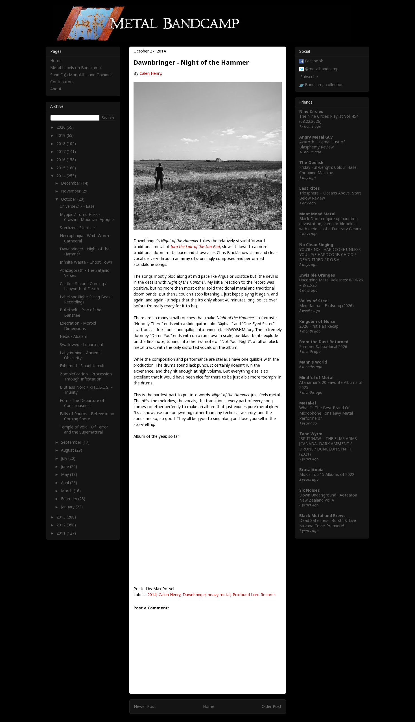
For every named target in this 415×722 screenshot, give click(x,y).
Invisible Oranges (317, 275)
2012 (61, 525)
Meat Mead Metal (317, 213)
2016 (61, 159)
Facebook (314, 61)
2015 (61, 167)
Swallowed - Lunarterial (81, 344)
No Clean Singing (316, 244)
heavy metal (219, 594)
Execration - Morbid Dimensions (78, 325)
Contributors (62, 81)
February (69, 498)
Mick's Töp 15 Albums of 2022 (326, 474)
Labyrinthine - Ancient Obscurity (80, 355)
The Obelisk (311, 162)
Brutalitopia (311, 469)
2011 (61, 533)
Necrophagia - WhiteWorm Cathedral (84, 238)
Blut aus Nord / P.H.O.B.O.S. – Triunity (86, 389)
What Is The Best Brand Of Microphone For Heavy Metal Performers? (326, 413)
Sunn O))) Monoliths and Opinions (81, 74)
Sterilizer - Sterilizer (77, 227)
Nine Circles (311, 111)
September (71, 442)
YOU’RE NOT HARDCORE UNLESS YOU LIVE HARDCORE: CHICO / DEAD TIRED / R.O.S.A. (330, 254)
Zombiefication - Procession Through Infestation (86, 376)
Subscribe (309, 76)
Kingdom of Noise (317, 321)
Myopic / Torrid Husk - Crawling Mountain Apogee (87, 217)
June (65, 466)
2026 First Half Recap (318, 326)
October (69, 199)
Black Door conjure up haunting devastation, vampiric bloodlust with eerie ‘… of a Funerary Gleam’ (330, 223)
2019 (61, 135)
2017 (61, 151)
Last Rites (309, 188)
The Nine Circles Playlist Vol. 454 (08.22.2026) (329, 118)
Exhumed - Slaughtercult (82, 365)
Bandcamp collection (324, 84)
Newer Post (145, 706)
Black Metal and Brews (322, 515)
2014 (151, 594)
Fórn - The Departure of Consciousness (82, 403)
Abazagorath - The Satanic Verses (84, 273)
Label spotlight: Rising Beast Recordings (86, 299)
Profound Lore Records (254, 594)
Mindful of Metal (316, 377)
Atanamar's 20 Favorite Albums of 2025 (330, 385)
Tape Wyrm (310, 433)
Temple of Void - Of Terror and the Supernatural (84, 429)
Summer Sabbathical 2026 (323, 346)
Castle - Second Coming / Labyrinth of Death (83, 286)
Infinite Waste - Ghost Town (86, 262)
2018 (61, 143)
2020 (61, 127)
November (71, 191)
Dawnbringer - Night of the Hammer (85, 251)
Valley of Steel (314, 300)
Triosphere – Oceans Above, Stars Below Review (330, 195)
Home (208, 706)
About (56, 88)
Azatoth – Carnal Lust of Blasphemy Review (322, 144)
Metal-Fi (307, 403)
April (65, 482)
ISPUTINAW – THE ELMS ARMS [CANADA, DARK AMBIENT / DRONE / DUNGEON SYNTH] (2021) (328, 446)
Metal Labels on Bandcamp (75, 67)
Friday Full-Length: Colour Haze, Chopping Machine (328, 170)
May (65, 474)
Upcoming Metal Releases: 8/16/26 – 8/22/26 (331, 282)
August (68, 450)
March (67, 490)
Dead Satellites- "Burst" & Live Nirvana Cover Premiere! (327, 523)
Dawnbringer (194, 594)
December (71, 183)
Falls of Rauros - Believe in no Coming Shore (87, 416)
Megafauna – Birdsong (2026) (326, 305)
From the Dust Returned (323, 341)
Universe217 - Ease (77, 206)
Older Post (271, 706)
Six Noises (309, 490)
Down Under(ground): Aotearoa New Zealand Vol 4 (328, 497)
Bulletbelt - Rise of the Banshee (80, 312)
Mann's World (313, 362)
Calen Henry (150, 73)
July (64, 458)
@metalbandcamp (321, 68)
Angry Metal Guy (316, 137)
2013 (61, 517)
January (68, 506)
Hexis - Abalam (73, 336)
